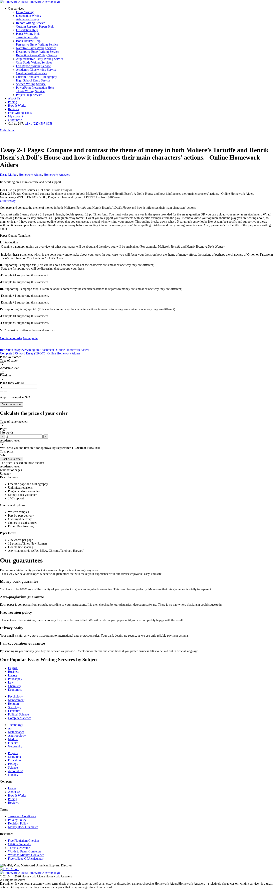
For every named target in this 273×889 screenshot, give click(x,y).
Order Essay (8, 200)
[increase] (1, 391)
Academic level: (10, 440)
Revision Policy (18, 823)
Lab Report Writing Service (33, 66)
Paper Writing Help (28, 33)
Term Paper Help (27, 37)
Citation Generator (19, 844)
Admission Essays (27, 19)
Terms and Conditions (22, 816)
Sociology (14, 707)
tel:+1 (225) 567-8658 (39, 123)
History (12, 675)
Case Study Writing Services (34, 62)
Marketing (14, 756)
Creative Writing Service (31, 73)
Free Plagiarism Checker (23, 840)
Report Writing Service (30, 23)
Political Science (18, 714)
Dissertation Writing (28, 15)
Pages (3, 382)
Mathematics (16, 732)
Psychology (15, 696)
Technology (15, 724)
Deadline (5, 375)
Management (16, 700)
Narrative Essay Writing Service (36, 48)
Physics (13, 753)
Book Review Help (28, 41)
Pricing (12, 102)
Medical (13, 739)
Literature (14, 710)
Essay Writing (25, 12)
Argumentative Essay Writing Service (39, 59)
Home (12, 788)
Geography (15, 746)
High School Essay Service (33, 80)
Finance (13, 742)
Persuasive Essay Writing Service (37, 44)
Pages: (4, 429)
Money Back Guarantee (23, 827)
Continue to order (11, 338)
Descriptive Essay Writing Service (37, 51)
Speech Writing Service (31, 84)
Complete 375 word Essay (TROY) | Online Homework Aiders (40, 353)
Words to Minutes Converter (26, 855)
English (13, 668)
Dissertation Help (27, 30)
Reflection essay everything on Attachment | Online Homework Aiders (44, 349)
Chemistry (14, 686)
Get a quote (30, 338)
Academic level (10, 368)
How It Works (17, 105)
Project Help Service (29, 94)
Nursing (13, 774)
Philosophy (15, 679)
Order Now (7, 130)
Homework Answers (57, 174)
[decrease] (5, 391)
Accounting (15, 771)
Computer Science (19, 718)
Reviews (13, 109)
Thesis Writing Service (30, 91)
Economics (15, 689)
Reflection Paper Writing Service (36, 55)
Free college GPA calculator (25, 858)
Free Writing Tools (20, 112)
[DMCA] (9, 869)
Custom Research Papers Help (35, 26)
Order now (15, 120)
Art (10, 728)
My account (15, 116)
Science (13, 767)
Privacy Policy (17, 820)
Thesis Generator (19, 847)
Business (13, 671)
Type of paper (9, 360)
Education (14, 760)
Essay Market (8, 174)
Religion (13, 703)
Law (11, 682)
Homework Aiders (30, 174)
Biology (13, 764)
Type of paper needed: (14, 421)
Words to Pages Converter (24, 851)
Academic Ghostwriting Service (36, 69)
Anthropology (17, 735)
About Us (14, 98)
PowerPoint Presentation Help (35, 87)
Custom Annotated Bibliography (36, 76)
